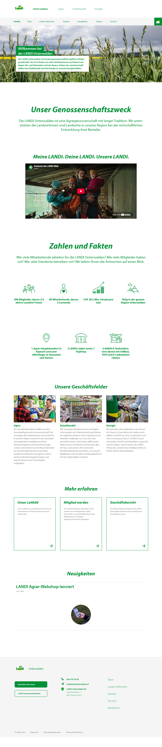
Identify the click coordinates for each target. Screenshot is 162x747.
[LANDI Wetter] (158, 21)
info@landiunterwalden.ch (77, 684)
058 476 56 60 (72, 679)
